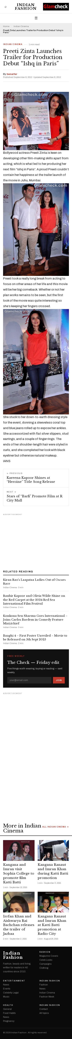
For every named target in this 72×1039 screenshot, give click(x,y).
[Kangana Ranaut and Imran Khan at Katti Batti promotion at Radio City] (53, 902)
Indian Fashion (25, 6)
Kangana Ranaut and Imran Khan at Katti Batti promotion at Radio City (52, 925)
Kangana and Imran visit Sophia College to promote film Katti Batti (18, 873)
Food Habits (9, 1013)
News (6, 985)
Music (6, 997)
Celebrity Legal (11, 993)
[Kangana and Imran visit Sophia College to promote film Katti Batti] (19, 850)
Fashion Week (46, 997)
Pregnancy (8, 1021)
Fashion (44, 952)
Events (6, 989)
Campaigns (45, 964)
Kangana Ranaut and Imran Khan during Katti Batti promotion (53, 871)
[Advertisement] (36, 540)
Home (6, 26)
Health (8, 1005)
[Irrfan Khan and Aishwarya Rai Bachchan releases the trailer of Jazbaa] (19, 902)
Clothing (43, 968)
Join (59, 680)
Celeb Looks (45, 960)
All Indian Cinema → (55, 827)
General (7, 1009)
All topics (44, 1013)
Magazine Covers (48, 956)
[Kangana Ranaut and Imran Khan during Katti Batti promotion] (53, 850)
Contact (43, 1009)
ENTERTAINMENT (14, 981)
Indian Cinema (21, 26)
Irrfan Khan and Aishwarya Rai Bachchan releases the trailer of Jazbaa (18, 925)
